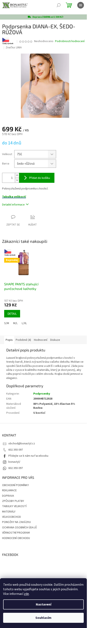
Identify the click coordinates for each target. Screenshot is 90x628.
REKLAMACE (9, 490)
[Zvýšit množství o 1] (17, 175)
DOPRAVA (8, 496)
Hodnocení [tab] (40, 340)
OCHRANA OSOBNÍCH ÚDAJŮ (19, 527)
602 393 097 (15, 450)
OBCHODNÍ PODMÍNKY (15, 485)
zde (26, 594)
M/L (15, 323)
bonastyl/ (14, 462)
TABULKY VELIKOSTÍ (14, 506)
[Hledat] (58, 5)
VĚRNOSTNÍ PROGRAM (16, 533)
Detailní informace (13, 205)
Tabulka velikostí (14, 197)
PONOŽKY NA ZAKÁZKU (16, 522)
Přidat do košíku (39, 177)
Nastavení (43, 604)
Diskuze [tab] (55, 340)
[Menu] (80, 5)
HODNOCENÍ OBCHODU (16, 538)
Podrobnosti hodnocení (70, 41)
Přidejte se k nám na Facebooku (28, 456)
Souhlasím (43, 617)
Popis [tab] (9, 340)
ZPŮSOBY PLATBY (13, 501)
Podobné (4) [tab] (23, 340)
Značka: (14, 47)
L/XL (24, 323)
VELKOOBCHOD (11, 517)
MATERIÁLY (8, 512)
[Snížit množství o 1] (17, 180)
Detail (12, 313)
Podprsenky (41, 394)
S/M (6, 323)
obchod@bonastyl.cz (21, 443)
